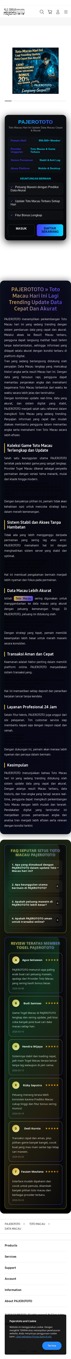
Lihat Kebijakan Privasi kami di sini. (34, 1336)
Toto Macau (23, 598)
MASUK (21, 228)
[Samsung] (11, 11)
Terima (52, 1345)
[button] (50, 12)
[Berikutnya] (67, 71)
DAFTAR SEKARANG (50, 230)
